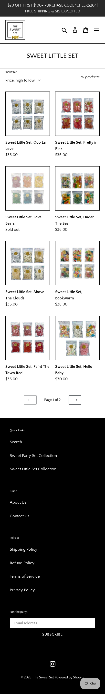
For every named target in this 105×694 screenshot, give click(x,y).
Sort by (11, 72)
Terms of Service (25, 576)
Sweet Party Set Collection (33, 455)
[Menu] (96, 30)
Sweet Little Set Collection (33, 469)
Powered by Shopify (69, 677)
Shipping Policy (23, 549)
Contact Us (20, 516)
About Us (18, 502)
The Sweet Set (43, 677)
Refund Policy (22, 563)
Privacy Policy (22, 590)
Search (16, 442)
